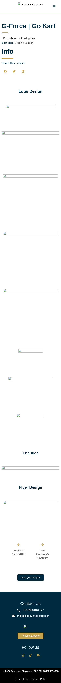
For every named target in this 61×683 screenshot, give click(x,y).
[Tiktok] (31, 655)
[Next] (42, 544)
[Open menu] (54, 6)
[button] (5, 71)
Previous (19, 550)
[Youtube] (38, 655)
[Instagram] (23, 655)
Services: (8, 42)
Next (42, 550)
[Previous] (18, 544)
